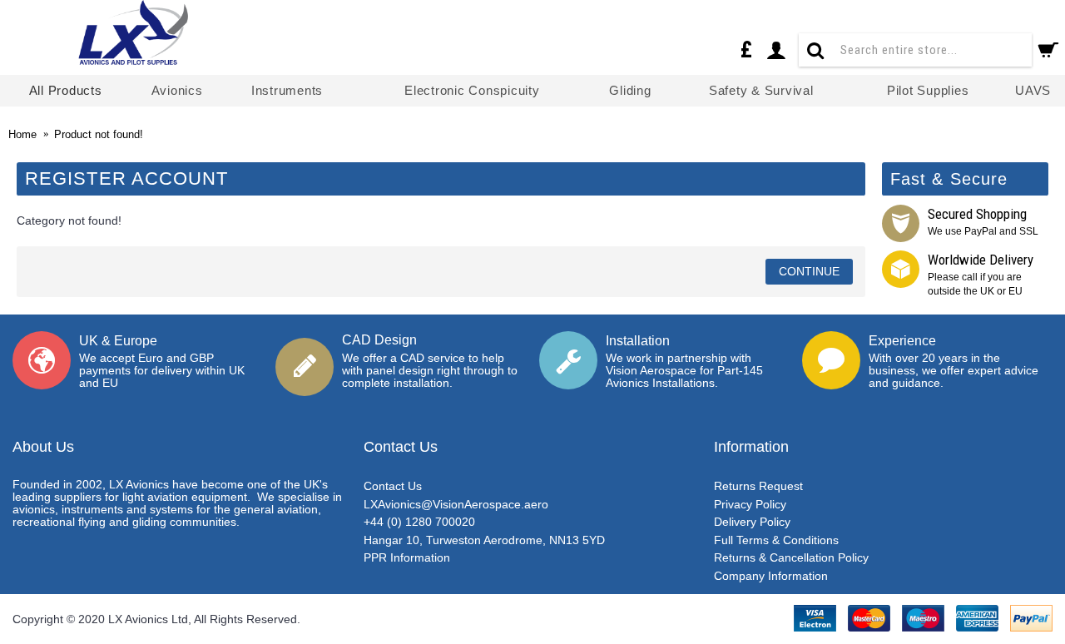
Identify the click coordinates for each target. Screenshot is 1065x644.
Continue (809, 271)
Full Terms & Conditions (776, 540)
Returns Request (758, 486)
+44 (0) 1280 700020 (419, 521)
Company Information (771, 575)
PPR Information (407, 557)
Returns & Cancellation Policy (791, 557)
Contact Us (393, 486)
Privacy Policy (750, 504)
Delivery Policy (752, 521)
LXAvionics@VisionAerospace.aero (456, 504)
